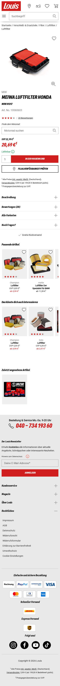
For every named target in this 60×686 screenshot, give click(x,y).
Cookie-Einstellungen (13, 556)
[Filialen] (29, 6)
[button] (54, 16)
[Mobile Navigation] (4, 16)
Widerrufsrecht (10, 535)
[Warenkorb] (56, 6)
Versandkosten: (8, 183)
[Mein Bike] (38, 6)
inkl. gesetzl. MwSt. (20, 179)
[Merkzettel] (47, 6)
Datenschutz (9, 530)
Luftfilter (14, 285)
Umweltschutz (10, 551)
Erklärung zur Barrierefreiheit (17, 545)
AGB (5, 525)
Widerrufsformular (12, 540)
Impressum (8, 520)
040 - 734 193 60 (34, 426)
